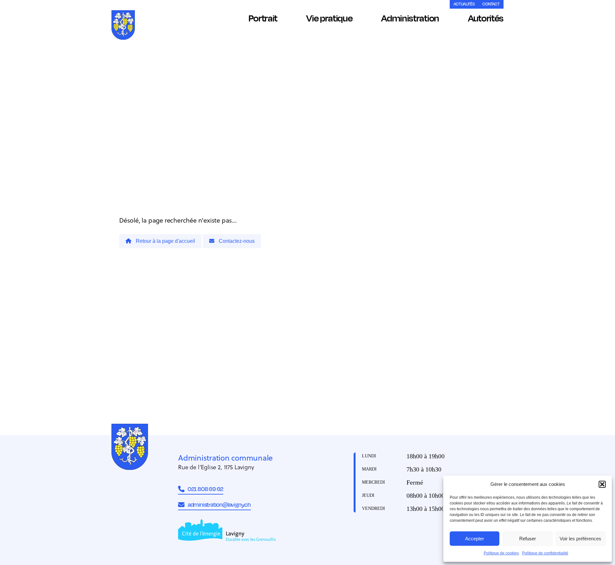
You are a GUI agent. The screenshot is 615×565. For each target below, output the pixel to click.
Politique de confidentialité (545, 553)
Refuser (527, 538)
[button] (602, 484)
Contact (491, 4)
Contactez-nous (236, 241)
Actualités (464, 4)
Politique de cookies (501, 553)
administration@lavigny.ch (219, 504)
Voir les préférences (580, 538)
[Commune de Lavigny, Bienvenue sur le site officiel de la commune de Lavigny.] (123, 26)
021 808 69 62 (205, 488)
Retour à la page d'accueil (165, 241)
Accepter (474, 538)
